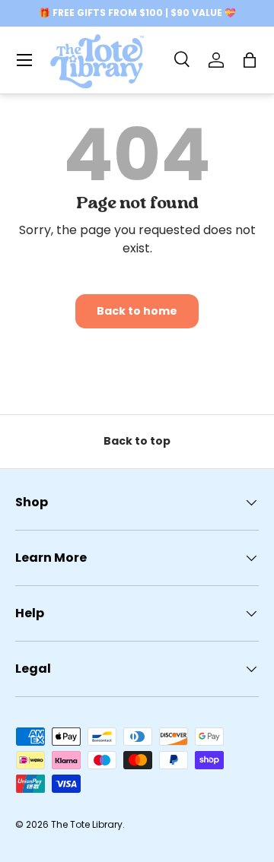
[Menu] (24, 60)
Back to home (137, 310)
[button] (249, 60)
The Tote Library (87, 824)
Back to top (137, 440)
